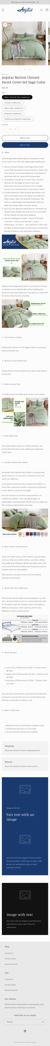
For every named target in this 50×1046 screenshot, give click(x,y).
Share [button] (7, 152)
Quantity (5, 124)
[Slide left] (19, 69)
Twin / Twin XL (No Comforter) (17, 97)
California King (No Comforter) (17, 119)
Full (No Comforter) (12, 103)
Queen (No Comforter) (13, 108)
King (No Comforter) (13, 113)
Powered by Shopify (31, 1042)
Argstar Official (22, 1042)
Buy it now (25, 145)
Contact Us (9, 953)
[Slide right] (30, 69)
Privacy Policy (10, 959)
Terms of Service (11, 964)
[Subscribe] (42, 1022)
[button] (3, 10)
